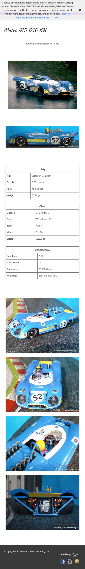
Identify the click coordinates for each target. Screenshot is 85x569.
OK (56, 17)
